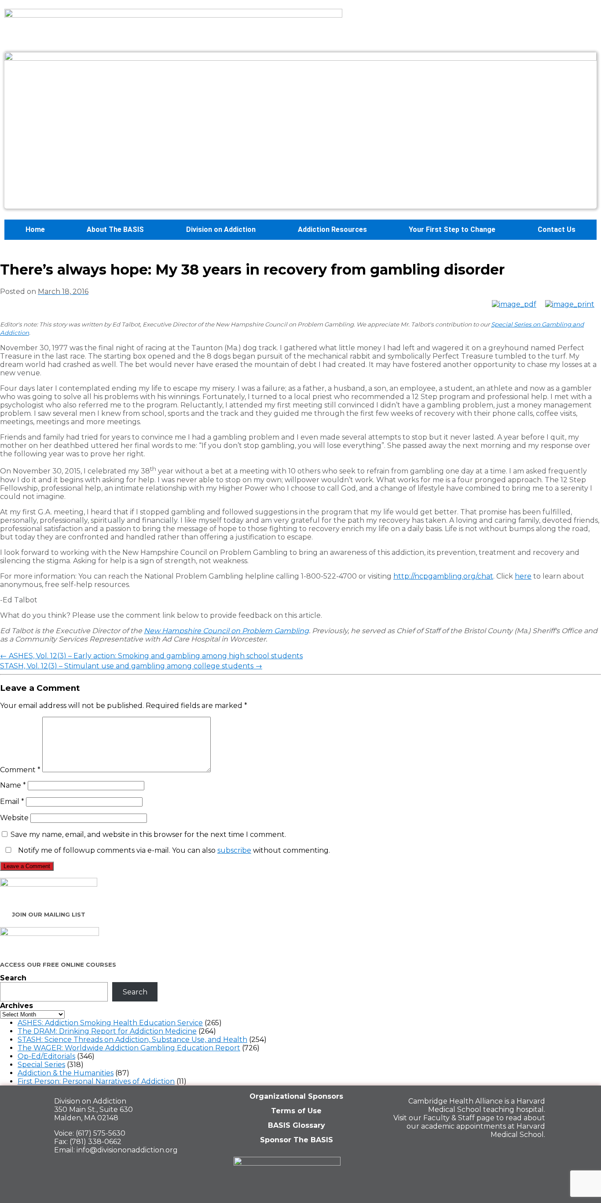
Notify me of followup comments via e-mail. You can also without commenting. (173, 850)
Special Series (41, 1064)
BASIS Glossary (296, 1125)
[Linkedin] (504, 1154)
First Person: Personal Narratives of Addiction (96, 1081)
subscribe (234, 850)
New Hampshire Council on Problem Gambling (226, 631)
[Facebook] (473, 1154)
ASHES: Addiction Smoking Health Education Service (110, 1023)
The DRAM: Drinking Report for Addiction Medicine (107, 1031)
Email (12, 801)
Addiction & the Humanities (66, 1073)
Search (13, 978)
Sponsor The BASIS (296, 1140)
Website (14, 818)
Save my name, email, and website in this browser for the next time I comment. (148, 834)
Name (13, 785)
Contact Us (556, 229)
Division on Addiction (221, 229)
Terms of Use (296, 1111)
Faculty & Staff (449, 1118)
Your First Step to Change (452, 229)
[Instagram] (534, 1154)
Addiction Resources (332, 229)
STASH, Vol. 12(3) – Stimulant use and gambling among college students (131, 666)
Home (35, 229)
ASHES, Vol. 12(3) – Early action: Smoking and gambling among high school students (151, 656)
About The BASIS (115, 229)
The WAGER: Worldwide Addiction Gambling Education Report (129, 1048)
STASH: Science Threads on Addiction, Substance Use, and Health (132, 1039)
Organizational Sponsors (296, 1096)
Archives (16, 1005)
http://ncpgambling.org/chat (443, 576)
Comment (20, 770)
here (523, 576)
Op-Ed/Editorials (46, 1056)
